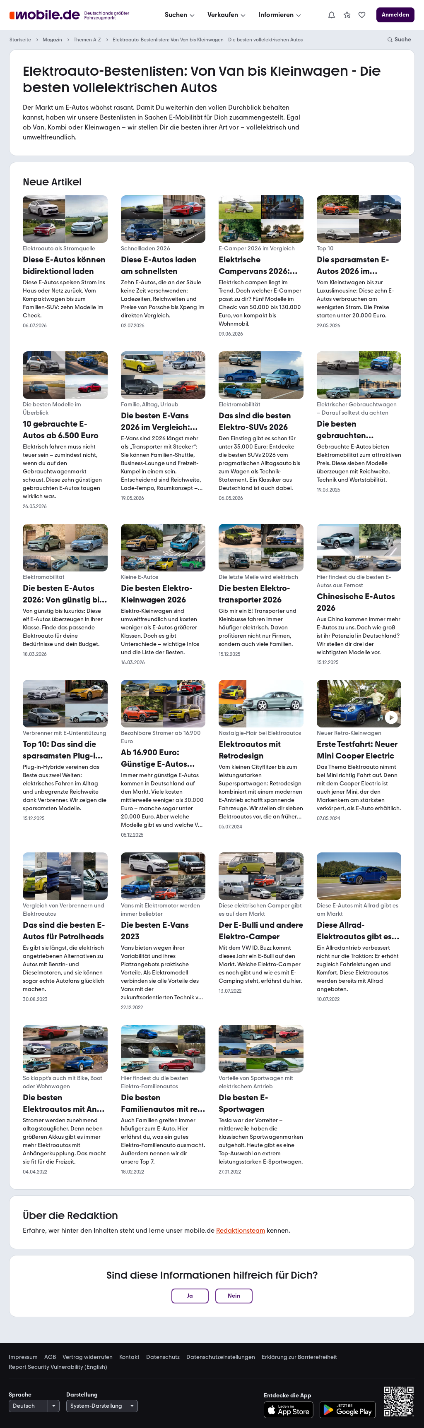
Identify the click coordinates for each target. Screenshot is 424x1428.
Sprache (20, 1394)
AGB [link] (50, 1357)
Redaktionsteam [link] (240, 1230)
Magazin (52, 40)
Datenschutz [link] (163, 1357)
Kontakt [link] (129, 1357)
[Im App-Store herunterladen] (291, 1410)
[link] (347, 15)
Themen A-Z (87, 40)
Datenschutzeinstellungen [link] (220, 1357)
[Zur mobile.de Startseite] (77, 15)
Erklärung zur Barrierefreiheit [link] (299, 1357)
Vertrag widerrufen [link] (88, 1357)
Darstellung (82, 1394)
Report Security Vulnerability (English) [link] (58, 1367)
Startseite (20, 40)
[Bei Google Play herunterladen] (348, 1410)
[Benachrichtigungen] (331, 14)
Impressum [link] (23, 1357)
